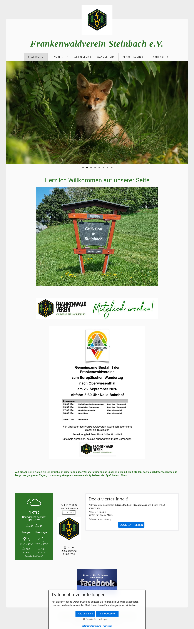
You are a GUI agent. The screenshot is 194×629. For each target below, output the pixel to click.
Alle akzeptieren (107, 613)
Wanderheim (105, 57)
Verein (59, 57)
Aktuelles (81, 57)
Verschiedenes (133, 57)
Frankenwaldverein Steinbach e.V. (97, 43)
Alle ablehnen (85, 613)
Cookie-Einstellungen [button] (96, 619)
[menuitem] (35, 57)
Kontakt (159, 57)
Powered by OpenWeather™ (34, 556)
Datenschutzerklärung (100, 519)
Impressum (107, 626)
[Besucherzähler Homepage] (68, 513)
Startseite (35, 57)
